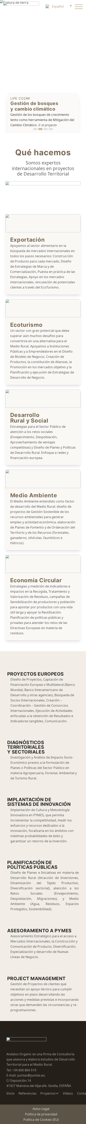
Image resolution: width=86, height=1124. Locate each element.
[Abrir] (79, 6)
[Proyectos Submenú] (57, 1093)
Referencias (27, 1093)
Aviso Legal (41, 1109)
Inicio (10, 1093)
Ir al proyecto (47, 125)
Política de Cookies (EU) (41, 1119)
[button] (58, 6)
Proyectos (48, 1093)
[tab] (35, 129)
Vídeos (68, 1093)
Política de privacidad (41, 1114)
